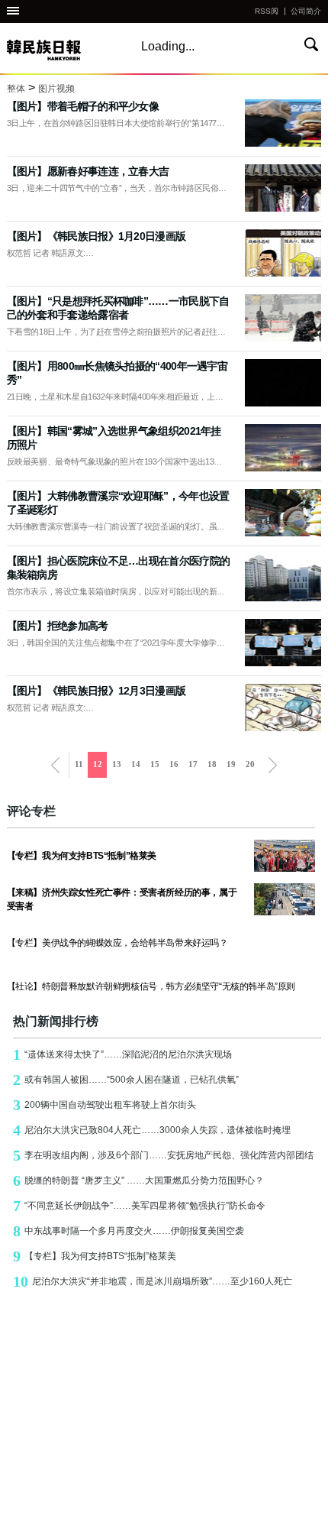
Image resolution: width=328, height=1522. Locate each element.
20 (250, 764)
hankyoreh (60, 50)
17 (193, 764)
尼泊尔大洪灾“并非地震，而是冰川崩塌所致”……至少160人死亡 (152, 1281)
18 (212, 764)
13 (116, 764)
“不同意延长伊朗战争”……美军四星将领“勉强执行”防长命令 (139, 1205)
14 (135, 764)
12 (97, 764)
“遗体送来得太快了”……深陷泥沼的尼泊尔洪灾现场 (122, 1054)
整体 (16, 88)
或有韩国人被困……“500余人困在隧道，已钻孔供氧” (126, 1079)
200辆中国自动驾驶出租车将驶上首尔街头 (104, 1104)
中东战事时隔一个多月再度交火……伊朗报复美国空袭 (128, 1230)
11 (79, 764)
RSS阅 (266, 11)
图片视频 (56, 88)
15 (154, 764)
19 (231, 764)
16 (173, 764)
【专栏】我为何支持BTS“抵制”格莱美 (94, 1256)
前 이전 (55, 765)
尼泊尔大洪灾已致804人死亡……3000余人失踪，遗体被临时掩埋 (152, 1130)
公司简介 (306, 11)
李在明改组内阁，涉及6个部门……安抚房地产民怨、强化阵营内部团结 (163, 1155)
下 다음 (273, 765)
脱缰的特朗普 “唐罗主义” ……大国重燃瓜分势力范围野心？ (138, 1180)
